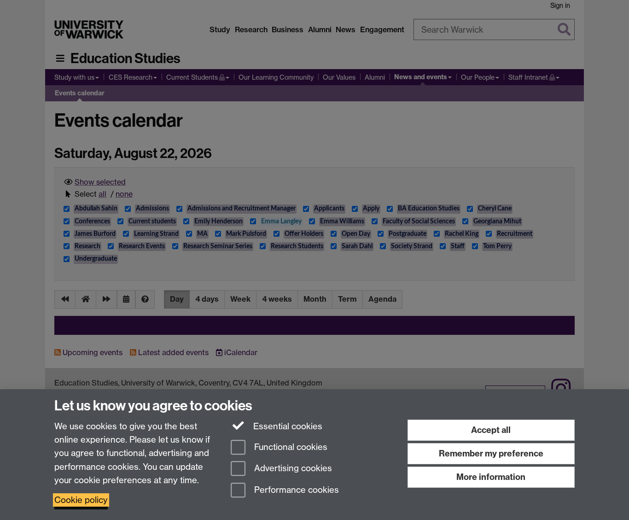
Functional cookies (289, 447)
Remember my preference (491, 453)
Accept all (491, 430)
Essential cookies (286, 426)
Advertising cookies (292, 468)
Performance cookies (295, 490)
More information (490, 477)
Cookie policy (81, 500)
